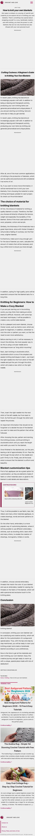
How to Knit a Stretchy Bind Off (13, 499)
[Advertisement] (17, 48)
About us (4, 827)
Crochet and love (11, 2)
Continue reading (6, 725)
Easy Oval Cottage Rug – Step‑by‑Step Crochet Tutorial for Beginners (17, 786)
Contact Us (5, 822)
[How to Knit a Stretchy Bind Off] (14, 497)
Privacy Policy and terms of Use (11, 831)
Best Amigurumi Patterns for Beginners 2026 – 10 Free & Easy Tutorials (17, 706)
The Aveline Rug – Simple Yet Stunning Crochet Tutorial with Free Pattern (17, 747)
